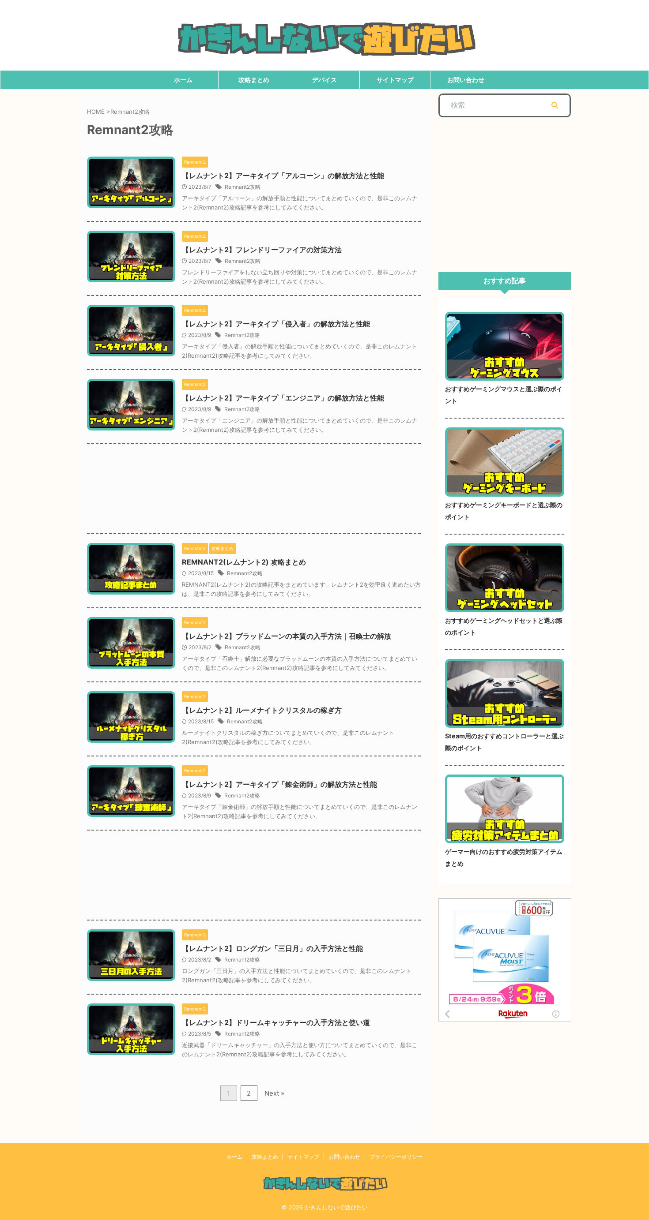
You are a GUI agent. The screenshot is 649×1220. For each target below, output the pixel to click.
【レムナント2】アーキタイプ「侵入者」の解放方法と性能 (276, 323)
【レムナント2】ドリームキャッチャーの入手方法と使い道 (276, 1022)
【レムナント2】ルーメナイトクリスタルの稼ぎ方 (262, 710)
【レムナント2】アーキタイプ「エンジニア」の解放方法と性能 (283, 397)
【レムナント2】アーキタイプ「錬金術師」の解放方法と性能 (279, 784)
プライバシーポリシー (396, 1156)
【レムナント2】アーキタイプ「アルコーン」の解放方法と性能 (283, 175)
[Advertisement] (254, 482)
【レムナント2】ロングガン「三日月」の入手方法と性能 (272, 948)
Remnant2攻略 (242, 186)
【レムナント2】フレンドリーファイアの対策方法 (262, 249)
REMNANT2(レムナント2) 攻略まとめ (244, 562)
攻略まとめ (253, 79)
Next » (274, 1093)
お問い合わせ (465, 79)
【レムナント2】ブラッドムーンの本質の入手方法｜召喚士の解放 (286, 636)
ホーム (183, 79)
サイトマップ (395, 79)
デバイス (324, 79)
